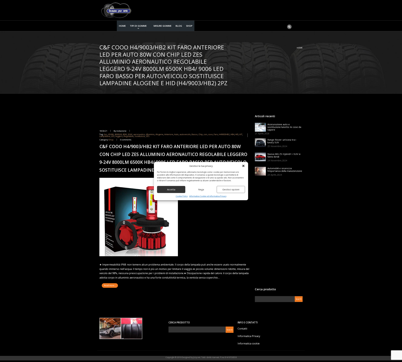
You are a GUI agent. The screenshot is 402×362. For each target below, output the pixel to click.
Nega (201, 189)
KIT (240, 134)
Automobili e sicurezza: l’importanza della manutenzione (284, 169)
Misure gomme (162, 25)
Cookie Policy (182, 196)
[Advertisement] (278, 233)
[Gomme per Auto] (117, 10)
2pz (105, 134)
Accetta (171, 189)
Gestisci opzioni (230, 189)
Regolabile (129, 136)
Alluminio (150, 134)
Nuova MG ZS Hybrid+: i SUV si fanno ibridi (283, 155)
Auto (176, 134)
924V (130, 134)
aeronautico (139, 134)
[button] (243, 165)
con (205, 134)
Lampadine (104, 136)
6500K (111, 134)
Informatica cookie (249, 343)
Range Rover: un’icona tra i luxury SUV (281, 141)
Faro (216, 134)
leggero (119, 136)
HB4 (232, 134)
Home (122, 25)
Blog (179, 25)
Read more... (110, 285)
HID (237, 134)
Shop (189, 25)
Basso (195, 134)
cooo (210, 134)
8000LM (118, 134)
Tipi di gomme (138, 25)
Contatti (242, 328)
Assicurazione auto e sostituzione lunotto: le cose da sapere (284, 127)
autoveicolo (185, 134)
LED (112, 136)
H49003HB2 (224, 134)
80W (125, 134)
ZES (147, 136)
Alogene (159, 134)
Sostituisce (140, 136)
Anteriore (168, 134)
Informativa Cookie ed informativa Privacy (207, 196)
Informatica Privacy (249, 336)
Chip (200, 134)
